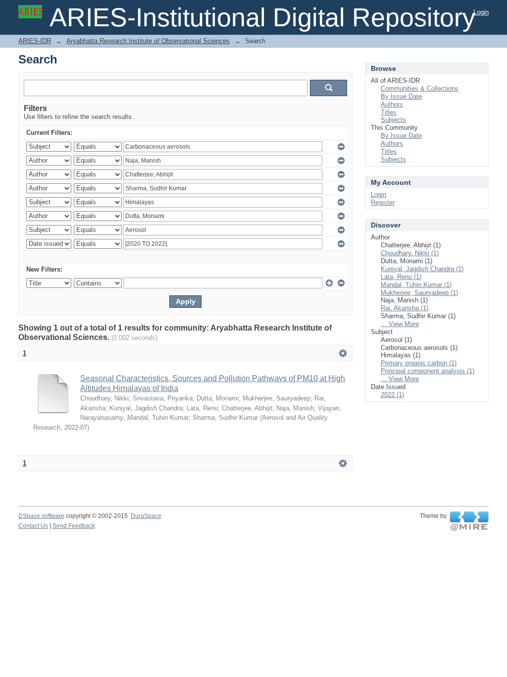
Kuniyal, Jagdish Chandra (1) (422, 269)
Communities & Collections (419, 88)
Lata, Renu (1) (401, 277)
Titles (389, 112)
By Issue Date (401, 96)
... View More (400, 324)
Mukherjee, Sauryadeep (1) (419, 292)
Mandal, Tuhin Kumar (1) (416, 284)
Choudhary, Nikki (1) (410, 253)
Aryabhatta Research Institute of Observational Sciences (148, 41)
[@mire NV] (469, 521)
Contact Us (33, 525)
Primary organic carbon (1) (418, 363)
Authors (392, 104)
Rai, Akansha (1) (404, 308)
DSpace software (41, 515)
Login (481, 12)
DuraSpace (146, 515)
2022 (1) (392, 394)
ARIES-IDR (34, 41)
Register (383, 202)
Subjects (393, 119)
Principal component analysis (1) (427, 371)
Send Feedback (73, 525)
